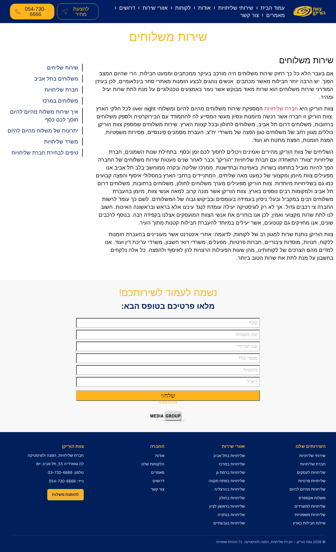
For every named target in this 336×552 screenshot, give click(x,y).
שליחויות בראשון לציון (227, 506)
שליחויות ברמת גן (230, 472)
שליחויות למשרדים (310, 506)
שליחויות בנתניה (231, 514)
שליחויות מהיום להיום (308, 489)
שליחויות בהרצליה (229, 489)
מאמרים (275, 15)
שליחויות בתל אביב (229, 455)
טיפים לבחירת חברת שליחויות (45, 153)
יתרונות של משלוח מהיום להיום (43, 131)
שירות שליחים (62, 68)
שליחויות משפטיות (310, 514)
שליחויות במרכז (232, 464)
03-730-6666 (60, 472)
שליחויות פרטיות (312, 481)
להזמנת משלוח (65, 494)
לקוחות (183, 8)
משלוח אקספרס (312, 498)
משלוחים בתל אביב (56, 79)
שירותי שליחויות (235, 8)
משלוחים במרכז (60, 101)
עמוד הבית (273, 8)
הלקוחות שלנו (152, 464)
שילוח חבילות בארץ (309, 523)
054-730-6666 (62, 481)
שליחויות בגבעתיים (229, 523)
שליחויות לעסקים (311, 472)
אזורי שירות (155, 8)
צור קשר (249, 15)
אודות (204, 8)
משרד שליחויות (61, 142)
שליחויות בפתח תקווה (227, 481)
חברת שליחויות (281, 109)
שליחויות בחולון (232, 498)
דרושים (127, 8)
